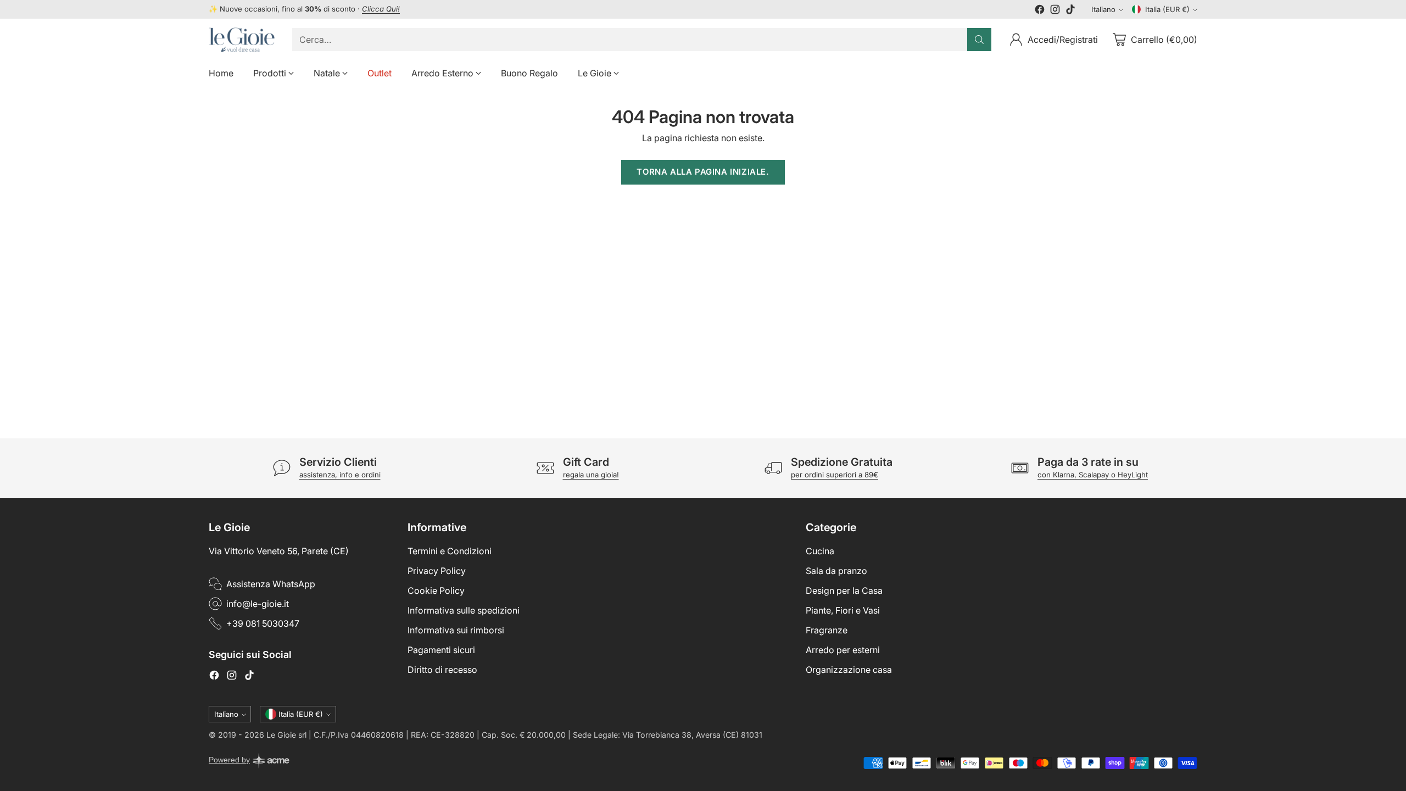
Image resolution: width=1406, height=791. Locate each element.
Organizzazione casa (849, 669)
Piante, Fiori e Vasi (843, 610)
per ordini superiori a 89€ (834, 474)
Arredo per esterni (843, 649)
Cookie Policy (436, 590)
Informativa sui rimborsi (456, 630)
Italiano (1103, 9)
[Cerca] (979, 39)
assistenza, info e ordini (340, 474)
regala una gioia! (591, 474)
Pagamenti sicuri (441, 649)
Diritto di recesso (442, 669)
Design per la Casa (844, 590)
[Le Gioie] (242, 39)
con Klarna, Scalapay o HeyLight (1092, 474)
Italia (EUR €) (1167, 9)
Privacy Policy (437, 570)
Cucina (820, 550)
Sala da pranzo (836, 570)
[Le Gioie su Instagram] (1055, 11)
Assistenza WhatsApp (270, 583)
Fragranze (826, 630)
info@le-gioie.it (257, 603)
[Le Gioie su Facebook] (1039, 11)
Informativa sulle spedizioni (464, 610)
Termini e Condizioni (450, 550)
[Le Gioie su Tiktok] (1070, 11)
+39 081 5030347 (262, 623)
